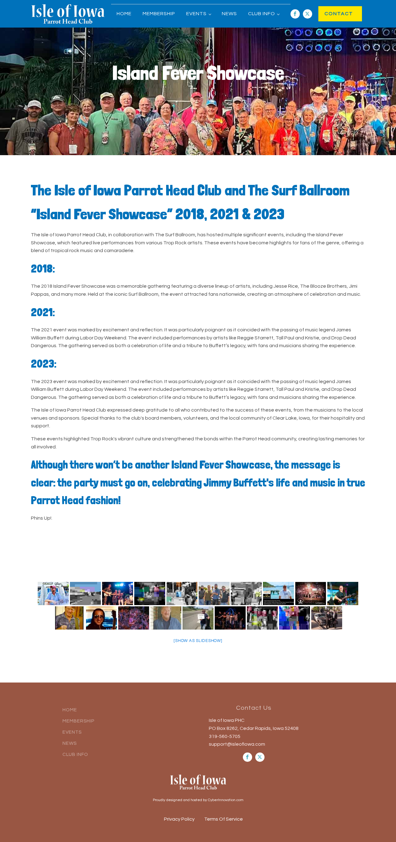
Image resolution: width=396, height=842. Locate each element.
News (229, 13)
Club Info (261, 13)
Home (124, 13)
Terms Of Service (223, 819)
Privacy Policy (179, 819)
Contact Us (253, 708)
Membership (159, 13)
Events (196, 13)
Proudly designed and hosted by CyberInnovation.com (198, 800)
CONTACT (332, 13)
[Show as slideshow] (198, 641)
